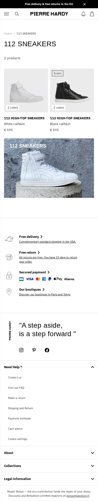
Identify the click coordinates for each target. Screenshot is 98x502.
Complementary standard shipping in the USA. (47, 241)
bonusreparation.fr (78, 495)
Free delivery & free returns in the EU (49, 4)
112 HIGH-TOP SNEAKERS (24, 118)
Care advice (15, 428)
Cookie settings (17, 439)
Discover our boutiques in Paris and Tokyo (44, 294)
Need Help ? (13, 367)
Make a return (16, 398)
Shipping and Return (20, 408)
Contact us (14, 377)
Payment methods (19, 418)
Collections (12, 466)
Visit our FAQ (16, 387)
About (8, 453)
